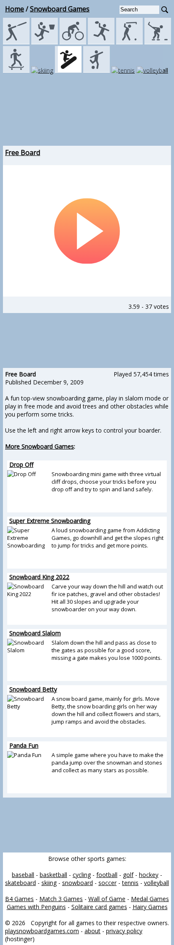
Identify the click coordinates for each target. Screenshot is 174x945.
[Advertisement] (87, 118)
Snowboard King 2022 (39, 577)
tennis (130, 883)
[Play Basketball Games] (44, 42)
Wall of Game (106, 899)
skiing (49, 883)
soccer (107, 883)
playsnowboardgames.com (42, 931)
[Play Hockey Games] (157, 42)
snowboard (77, 883)
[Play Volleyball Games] (152, 70)
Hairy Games (150, 907)
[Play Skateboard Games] (16, 70)
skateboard (20, 883)
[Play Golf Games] (129, 42)
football (106, 875)
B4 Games (19, 899)
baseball (23, 875)
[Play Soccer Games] (96, 70)
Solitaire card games (99, 907)
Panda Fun (23, 745)
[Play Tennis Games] (123, 70)
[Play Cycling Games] (73, 42)
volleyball (156, 883)
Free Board (22, 152)
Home (14, 9)
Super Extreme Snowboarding (49, 521)
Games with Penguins (36, 907)
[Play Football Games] (101, 42)
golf (128, 875)
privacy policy (124, 931)
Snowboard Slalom (35, 633)
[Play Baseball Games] (16, 42)
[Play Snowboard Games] (68, 70)
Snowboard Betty (33, 689)
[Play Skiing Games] (42, 70)
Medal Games (150, 899)
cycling (82, 875)
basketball (53, 875)
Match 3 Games (61, 899)
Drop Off (21, 464)
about (92, 931)
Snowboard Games (60, 9)
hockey (148, 875)
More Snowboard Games (39, 446)
